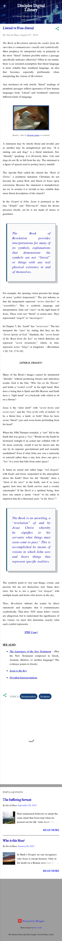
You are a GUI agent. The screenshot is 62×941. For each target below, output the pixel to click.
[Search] (57, 7)
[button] (57, 29)
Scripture (45, 696)
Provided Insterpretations (23, 677)
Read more (51, 830)
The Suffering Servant (17, 800)
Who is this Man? (14, 841)
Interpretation (28, 696)
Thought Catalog (33, 135)
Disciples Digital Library (31, 8)
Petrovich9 (38, 927)
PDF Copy (31, 632)
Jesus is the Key (18, 670)
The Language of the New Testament (30, 651)
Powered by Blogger (33, 921)
